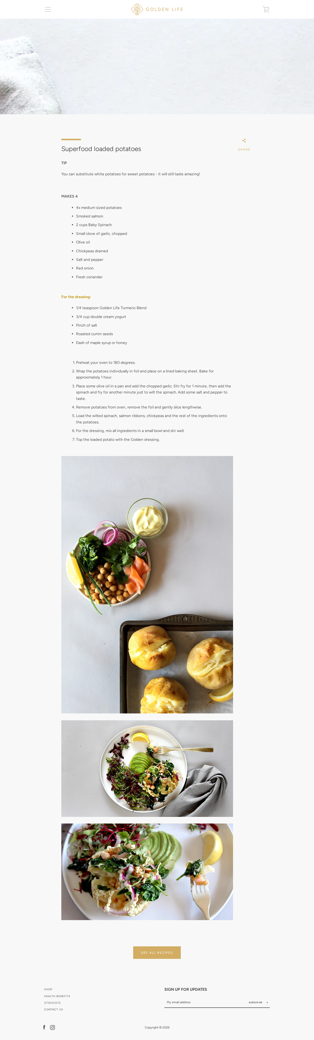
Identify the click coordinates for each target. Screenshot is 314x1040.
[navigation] (48, 9)
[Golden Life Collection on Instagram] (52, 1027)
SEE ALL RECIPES (157, 952)
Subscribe (256, 1002)
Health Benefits (57, 996)
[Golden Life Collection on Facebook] (44, 1027)
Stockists (52, 1002)
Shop (48, 989)
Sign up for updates (185, 989)
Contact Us (53, 1009)
